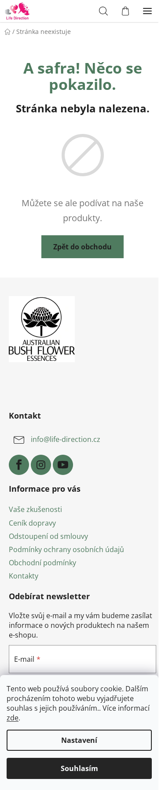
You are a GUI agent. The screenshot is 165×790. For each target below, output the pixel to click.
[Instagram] (41, 465)
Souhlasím (79, 768)
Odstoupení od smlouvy (48, 536)
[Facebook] (19, 465)
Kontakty (23, 576)
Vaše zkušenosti (35, 509)
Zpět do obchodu (82, 247)
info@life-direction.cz (65, 439)
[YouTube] (63, 465)
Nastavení (79, 740)
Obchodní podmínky (42, 562)
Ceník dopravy (32, 523)
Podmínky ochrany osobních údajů (66, 549)
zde (12, 718)
